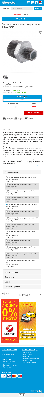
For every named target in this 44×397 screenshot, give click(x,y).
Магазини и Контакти (8, 354)
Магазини (27, 14)
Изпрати (20, 119)
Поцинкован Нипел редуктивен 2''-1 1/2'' (22, 254)
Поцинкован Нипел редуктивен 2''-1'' (21, 240)
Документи (9, 277)
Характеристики (11, 272)
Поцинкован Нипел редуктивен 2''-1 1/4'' (22, 247)
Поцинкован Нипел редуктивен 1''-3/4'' (21, 198)
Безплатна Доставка (8, 362)
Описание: (6, 130)
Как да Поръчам (27, 354)
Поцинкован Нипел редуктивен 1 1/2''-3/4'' (22, 218)
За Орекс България (9, 350)
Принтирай (9, 119)
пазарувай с (6, 373)
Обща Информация (29, 350)
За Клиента (6, 359)
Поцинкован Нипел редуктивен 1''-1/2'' (21, 191)
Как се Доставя (27, 360)
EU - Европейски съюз (20, 83)
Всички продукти (12, 172)
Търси (39, 8)
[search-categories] (6, 8)
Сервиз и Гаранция (12, 287)
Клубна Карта (6, 364)
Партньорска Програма (9, 366)
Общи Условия (26, 352)
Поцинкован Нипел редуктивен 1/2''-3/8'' (22, 177)
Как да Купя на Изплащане (30, 358)
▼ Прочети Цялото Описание (34, 166)
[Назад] (23, 394)
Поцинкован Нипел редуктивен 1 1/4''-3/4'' (22, 204)
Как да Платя (26, 356)
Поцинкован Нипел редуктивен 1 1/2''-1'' (22, 225)
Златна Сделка (6, 368)
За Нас (4, 352)
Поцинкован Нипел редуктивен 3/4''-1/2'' (22, 184)
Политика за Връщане (29, 362)
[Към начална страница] (20, 394)
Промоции (17, 14)
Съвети (8, 282)
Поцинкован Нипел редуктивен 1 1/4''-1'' (22, 211)
